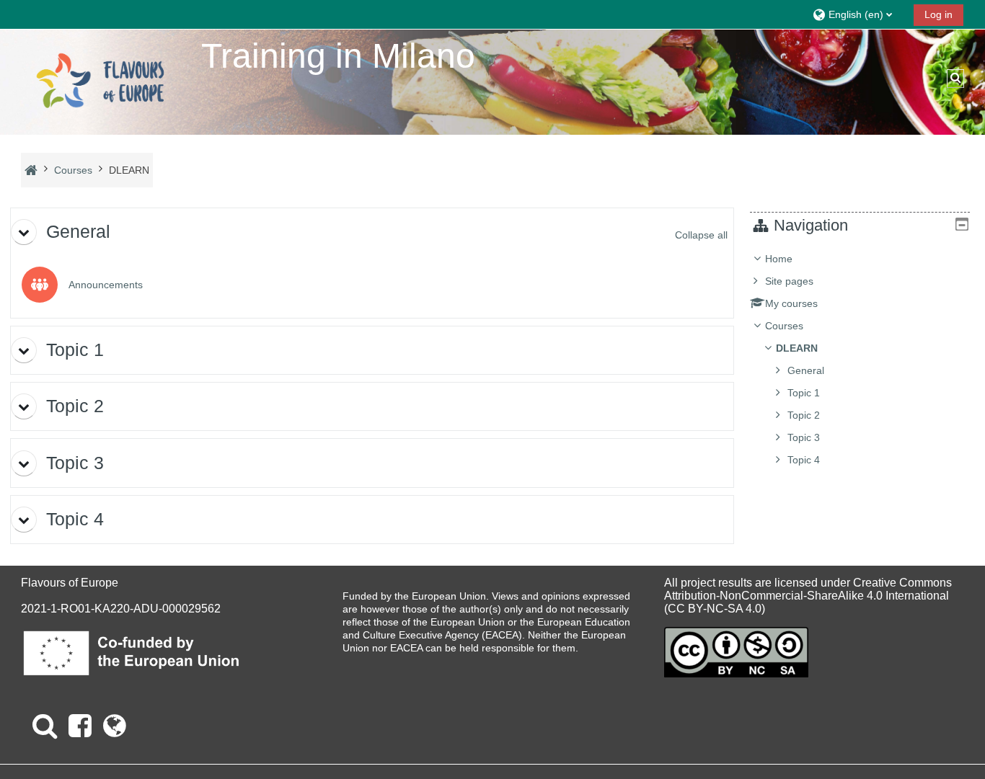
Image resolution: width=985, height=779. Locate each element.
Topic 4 (803, 460)
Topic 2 (803, 415)
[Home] (100, 81)
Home (778, 258)
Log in (938, 14)
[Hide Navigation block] (961, 224)
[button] (857, 14)
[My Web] (114, 726)
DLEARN (797, 348)
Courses (784, 325)
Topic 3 (803, 437)
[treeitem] (860, 359)
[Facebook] (80, 726)
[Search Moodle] (45, 726)
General (805, 370)
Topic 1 (803, 393)
